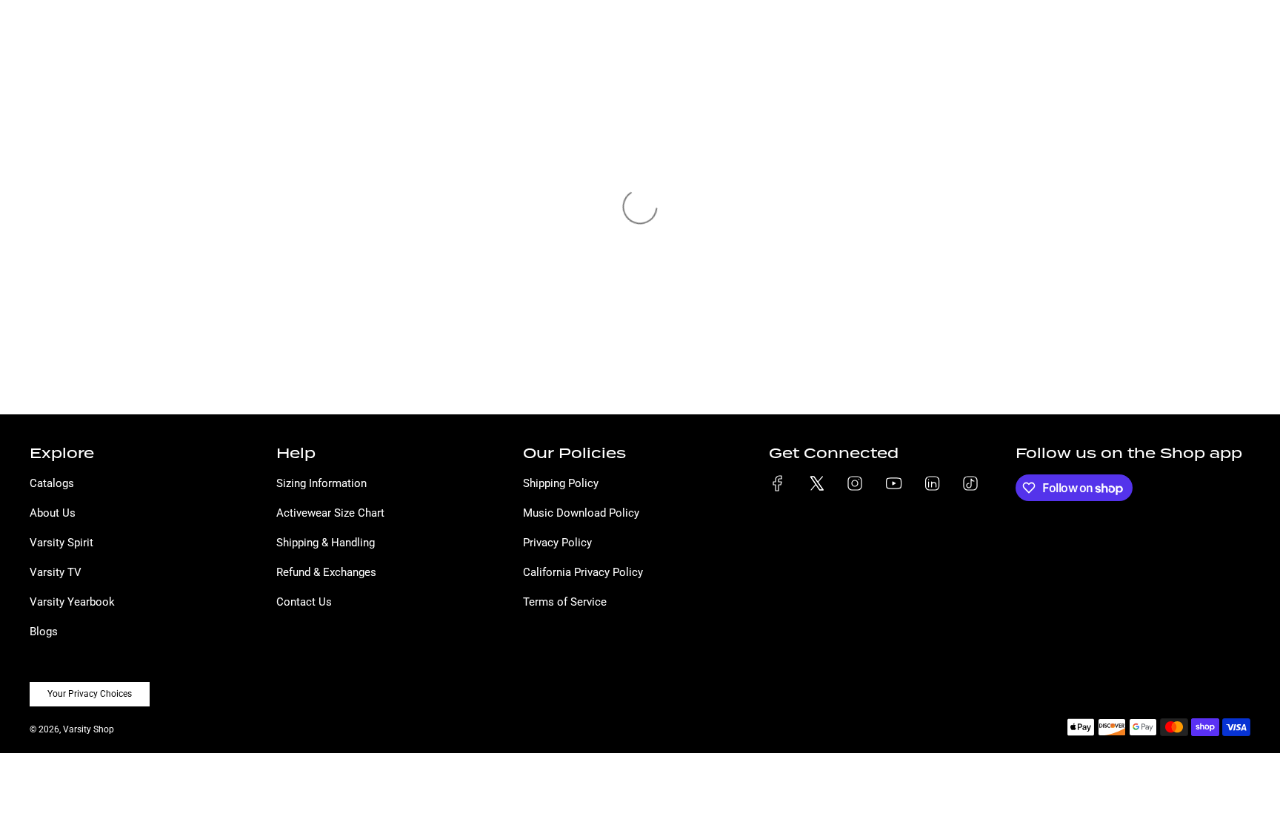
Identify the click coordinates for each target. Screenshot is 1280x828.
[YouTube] (893, 483)
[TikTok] (970, 483)
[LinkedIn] (932, 483)
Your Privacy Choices (89, 694)
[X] (816, 483)
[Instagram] (855, 483)
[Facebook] (778, 483)
